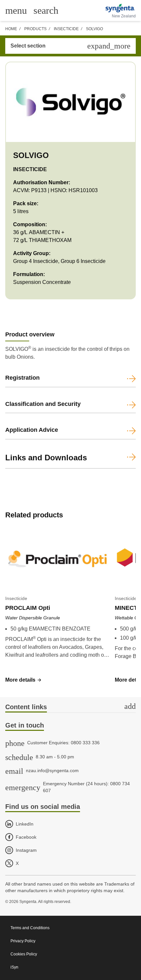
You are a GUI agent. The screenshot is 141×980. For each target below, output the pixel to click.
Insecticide (66, 29)
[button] (23, 680)
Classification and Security (43, 404)
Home (11, 29)
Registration (22, 377)
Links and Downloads (46, 457)
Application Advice (31, 430)
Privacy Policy (22, 941)
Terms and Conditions (30, 928)
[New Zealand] (120, 8)
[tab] (70, 707)
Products (35, 29)
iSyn (14, 967)
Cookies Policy (23, 954)
